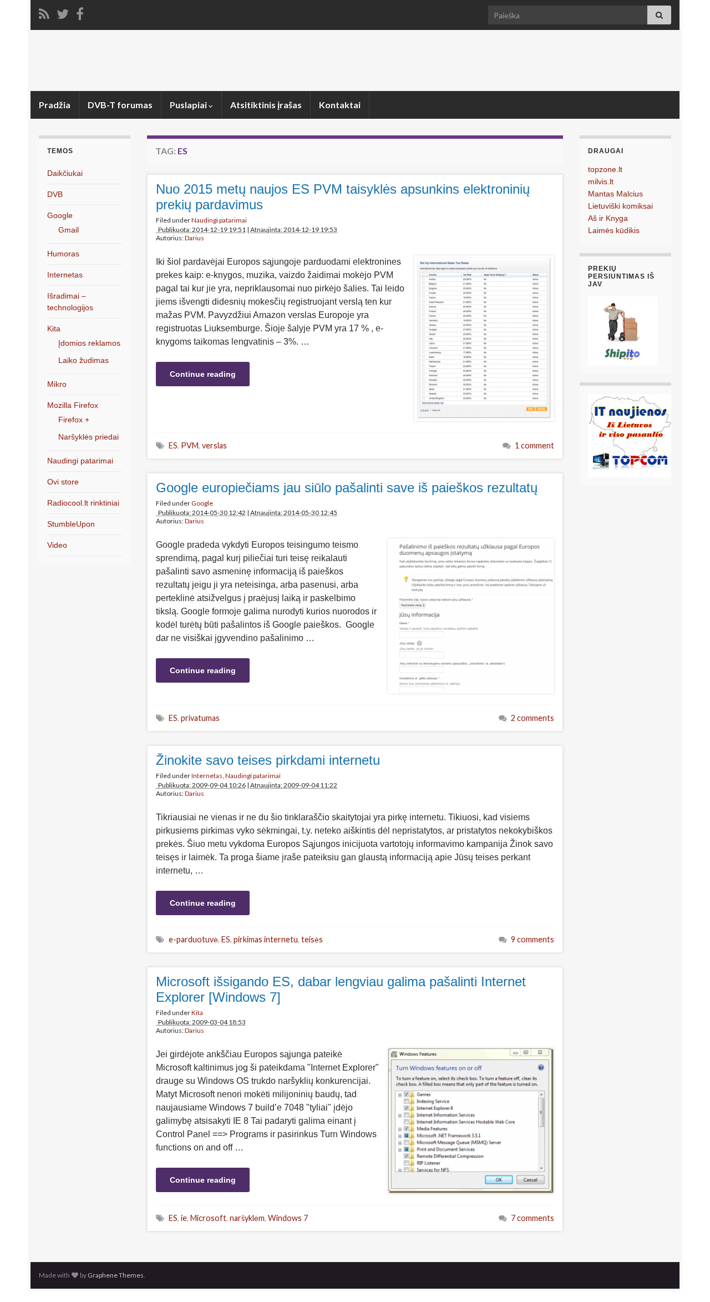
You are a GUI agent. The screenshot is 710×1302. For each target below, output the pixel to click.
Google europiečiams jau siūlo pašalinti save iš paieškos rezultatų (346, 487)
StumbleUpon (71, 523)
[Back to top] (685, 1277)
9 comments (532, 939)
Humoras (63, 253)
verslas (214, 445)
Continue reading (203, 374)
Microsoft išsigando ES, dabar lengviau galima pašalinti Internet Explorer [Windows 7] (341, 989)
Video (57, 545)
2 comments (532, 718)
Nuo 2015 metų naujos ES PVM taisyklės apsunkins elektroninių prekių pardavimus (343, 196)
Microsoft (208, 1218)
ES (173, 445)
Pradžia (54, 104)
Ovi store (63, 481)
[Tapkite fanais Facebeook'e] (80, 12)
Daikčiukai (65, 173)
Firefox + (73, 419)
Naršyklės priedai (88, 436)
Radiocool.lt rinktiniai (83, 502)
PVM (190, 445)
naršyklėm (247, 1218)
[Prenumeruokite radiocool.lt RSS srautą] (44, 12)
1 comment (534, 445)
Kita (197, 1012)
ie (184, 1218)
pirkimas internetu (266, 939)
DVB (55, 194)
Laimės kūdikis (614, 230)
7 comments (532, 1218)
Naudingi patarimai (219, 220)
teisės (312, 939)
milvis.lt (600, 181)
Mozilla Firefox (72, 405)
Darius (194, 238)
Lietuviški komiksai (620, 205)
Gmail (68, 229)
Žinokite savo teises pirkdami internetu (268, 760)
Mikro (57, 384)
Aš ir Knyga (608, 218)
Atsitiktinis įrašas (266, 104)
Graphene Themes (116, 1275)
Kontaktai (340, 104)
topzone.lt (605, 169)
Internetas (206, 775)
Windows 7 (288, 1218)
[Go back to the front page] (355, 60)
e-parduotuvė (193, 939)
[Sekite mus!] (63, 12)
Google (202, 503)
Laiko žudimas (83, 360)
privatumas (200, 718)
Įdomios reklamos (89, 343)
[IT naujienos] (629, 435)
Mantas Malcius (615, 193)
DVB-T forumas (120, 104)
